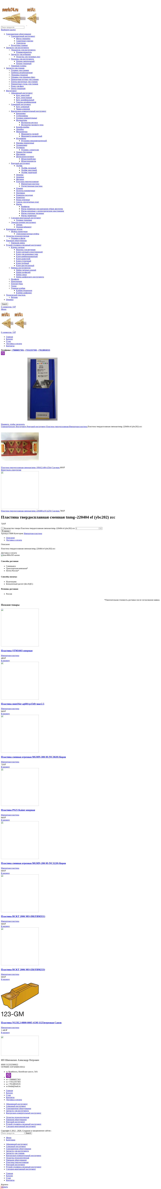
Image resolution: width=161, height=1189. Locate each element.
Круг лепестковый (24, 97)
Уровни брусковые (24, 152)
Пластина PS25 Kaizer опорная (18, 810)
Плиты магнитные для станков (24, 82)
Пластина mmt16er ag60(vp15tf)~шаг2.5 (22, 704)
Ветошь (14, 297)
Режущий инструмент (20, 163)
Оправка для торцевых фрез (23, 77)
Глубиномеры (22, 116)
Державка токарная (19, 75)
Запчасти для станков (15, 68)
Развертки (20, 197)
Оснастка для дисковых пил (28, 57)
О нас (8, 1095)
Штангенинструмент (25, 156)
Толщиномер (21, 145)
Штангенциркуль (28, 161)
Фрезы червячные (28, 215)
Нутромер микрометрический (34, 141)
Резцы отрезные (23, 200)
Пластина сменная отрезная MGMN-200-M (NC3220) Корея (33, 863)
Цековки (9, 299)
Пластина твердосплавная (27, 181)
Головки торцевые (24, 220)
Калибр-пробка (22, 127)
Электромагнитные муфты (27, 234)
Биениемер (21, 113)
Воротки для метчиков (25, 250)
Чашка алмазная (23, 109)
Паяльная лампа (18, 243)
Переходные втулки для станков (25, 79)
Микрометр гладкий (29, 134)
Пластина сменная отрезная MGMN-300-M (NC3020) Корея (33, 757)
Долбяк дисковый (28, 168)
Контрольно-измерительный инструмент (28, 111)
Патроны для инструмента (22, 59)
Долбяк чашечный (29, 172)
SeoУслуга (56, 1131)
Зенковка (20, 177)
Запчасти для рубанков (21, 54)
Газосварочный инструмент (23, 36)
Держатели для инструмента (23, 50)
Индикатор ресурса (29, 122)
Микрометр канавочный (31, 136)
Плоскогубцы (17, 284)
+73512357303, (31, 350)
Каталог (12, 426)
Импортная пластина (30, 184)
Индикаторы (21, 120)
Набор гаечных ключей (26, 270)
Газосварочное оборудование (18, 34)
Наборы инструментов (21, 268)
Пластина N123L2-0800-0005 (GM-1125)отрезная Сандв (31, 1022)
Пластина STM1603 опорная (16, 650)
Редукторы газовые (19, 45)
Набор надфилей (23, 272)
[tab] (83, 538)
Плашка (19, 188)
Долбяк (19, 166)
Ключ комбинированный (27, 256)
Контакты (10, 1097)
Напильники (16, 281)
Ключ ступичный (23, 261)
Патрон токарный (23, 63)
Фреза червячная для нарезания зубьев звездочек (42, 209)
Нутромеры (21, 138)
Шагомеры (20, 154)
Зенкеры (19, 175)
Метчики (20, 179)
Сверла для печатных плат (27, 202)
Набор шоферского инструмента (30, 277)
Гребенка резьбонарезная (21, 72)
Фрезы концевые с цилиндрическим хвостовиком (42, 211)
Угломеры (20, 147)
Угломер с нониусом (30, 150)
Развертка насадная (24, 195)
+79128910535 (44, 350)
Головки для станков (20, 70)
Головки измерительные (26, 118)
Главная (4, 426)
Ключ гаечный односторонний (29, 252)
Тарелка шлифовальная (26, 102)
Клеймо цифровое (24, 293)
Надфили (15, 279)
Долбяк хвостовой (29, 170)
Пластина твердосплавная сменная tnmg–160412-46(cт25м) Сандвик (30, 467)
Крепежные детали (14, 229)
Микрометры (21, 132)
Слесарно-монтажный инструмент (26, 218)
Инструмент (11, 91)
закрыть (4, 1187)
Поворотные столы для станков (24, 84)
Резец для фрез (17, 86)
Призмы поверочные (25, 143)
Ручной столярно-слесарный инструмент (23, 245)
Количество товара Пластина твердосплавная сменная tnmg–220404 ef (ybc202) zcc (39, 528)
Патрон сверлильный (25, 61)
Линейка (20, 129)
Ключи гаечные (18, 247)
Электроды (21, 43)
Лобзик (19, 225)
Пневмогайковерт (23, 227)
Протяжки (20, 193)
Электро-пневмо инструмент (23, 222)
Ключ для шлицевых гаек (27, 254)
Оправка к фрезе (18, 238)
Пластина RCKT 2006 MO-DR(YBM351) (23, 916)
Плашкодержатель (24, 52)
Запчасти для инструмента (17, 48)
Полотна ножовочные (25, 191)
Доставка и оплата (14, 1100)
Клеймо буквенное (24, 290)
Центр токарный (18, 88)
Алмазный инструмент (21, 104)
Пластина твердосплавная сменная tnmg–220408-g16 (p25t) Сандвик (30, 511)
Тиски (13, 286)
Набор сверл (21, 275)
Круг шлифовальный (25, 100)
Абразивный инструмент (22, 93)
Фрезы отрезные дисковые (32, 213)
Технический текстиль (15, 295)
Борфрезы (25, 206)
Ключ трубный (22, 263)
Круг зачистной (23, 95)
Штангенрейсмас (28, 159)
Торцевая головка (18, 66)
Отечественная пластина (31, 186)
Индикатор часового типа (32, 125)
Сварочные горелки (24, 41)
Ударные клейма (18, 288)
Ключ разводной (23, 259)
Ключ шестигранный (25, 265)
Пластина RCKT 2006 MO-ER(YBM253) (23, 969)
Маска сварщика (23, 38)
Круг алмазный (22, 107)
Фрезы (19, 204)
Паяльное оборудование (16, 240)
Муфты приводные (19, 231)
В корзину (6, 531)
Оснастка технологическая (17, 236)
